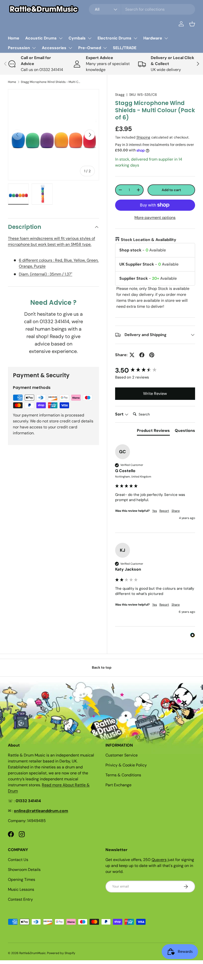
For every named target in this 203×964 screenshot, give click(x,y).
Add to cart (171, 190)
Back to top (101, 667)
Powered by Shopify (61, 953)
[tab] (153, 431)
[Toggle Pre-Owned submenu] (105, 48)
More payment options (155, 217)
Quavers (159, 859)
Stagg (120, 94)
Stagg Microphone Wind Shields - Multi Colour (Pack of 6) (50, 82)
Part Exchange (118, 785)
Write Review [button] (155, 393)
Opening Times (21, 879)
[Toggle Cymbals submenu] (90, 38)
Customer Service (121, 755)
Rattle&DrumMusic (32, 953)
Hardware (152, 38)
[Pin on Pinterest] (152, 355)
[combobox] (142, 9)
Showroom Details (24, 869)
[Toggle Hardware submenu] (166, 38)
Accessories (54, 47)
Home (13, 38)
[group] (155, 370)
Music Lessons (21, 889)
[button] (192, 23)
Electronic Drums (114, 38)
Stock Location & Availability (148, 239)
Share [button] (176, 511)
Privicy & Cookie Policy (126, 765)
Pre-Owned (89, 47)
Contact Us (18, 859)
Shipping (143, 137)
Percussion (19, 47)
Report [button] (164, 511)
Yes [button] (154, 511)
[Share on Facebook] (142, 355)
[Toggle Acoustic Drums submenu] (61, 38)
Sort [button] (120, 414)
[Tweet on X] (132, 355)
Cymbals (77, 38)
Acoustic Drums (41, 38)
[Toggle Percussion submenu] (34, 48)
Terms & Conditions (123, 775)
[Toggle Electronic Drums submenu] (135, 38)
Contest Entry (20, 899)
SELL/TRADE (124, 47)
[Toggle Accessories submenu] (70, 48)
